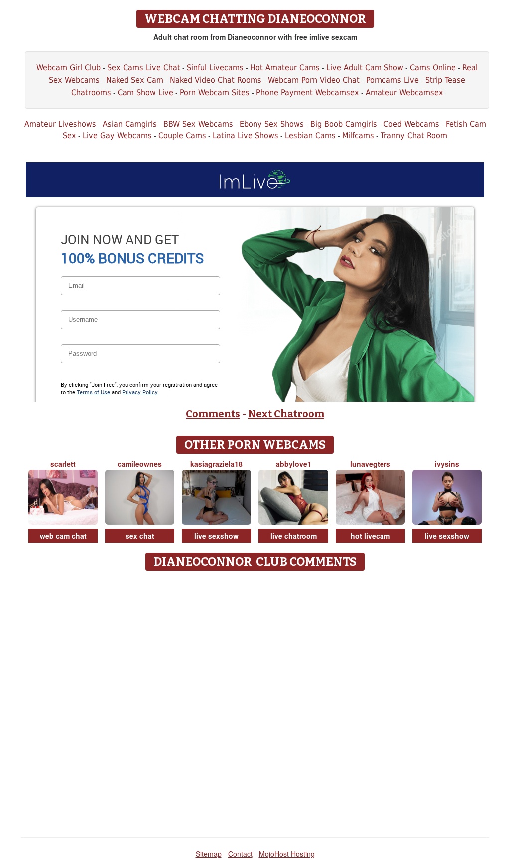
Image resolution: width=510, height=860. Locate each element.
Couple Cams (182, 135)
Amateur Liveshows (60, 124)
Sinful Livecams (215, 67)
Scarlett (63, 464)
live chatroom (293, 536)
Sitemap (209, 854)
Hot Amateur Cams (285, 67)
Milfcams (358, 135)
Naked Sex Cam (134, 80)
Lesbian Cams (310, 135)
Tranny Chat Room (414, 135)
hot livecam (370, 536)
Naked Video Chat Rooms (215, 80)
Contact (240, 854)
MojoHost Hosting (287, 854)
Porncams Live (392, 80)
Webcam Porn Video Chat (314, 80)
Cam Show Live (145, 92)
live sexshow (216, 536)
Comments (213, 414)
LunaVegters (370, 464)
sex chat (140, 536)
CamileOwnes (140, 464)
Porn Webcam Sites (215, 92)
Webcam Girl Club (68, 67)
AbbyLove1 (293, 464)
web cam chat (63, 536)
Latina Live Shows (245, 135)
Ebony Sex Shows (272, 124)
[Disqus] (255, 700)
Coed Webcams (411, 124)
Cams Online (433, 67)
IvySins (447, 464)
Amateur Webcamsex (404, 92)
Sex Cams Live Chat (143, 67)
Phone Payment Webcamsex (307, 92)
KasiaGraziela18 (216, 464)
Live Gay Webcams (117, 135)
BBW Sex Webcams (198, 124)
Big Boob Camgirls (343, 124)
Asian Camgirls (130, 124)
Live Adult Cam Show (364, 67)
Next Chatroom (286, 414)
